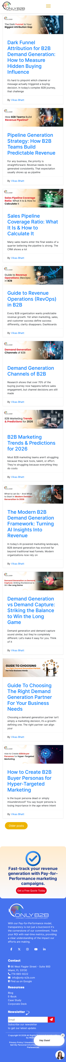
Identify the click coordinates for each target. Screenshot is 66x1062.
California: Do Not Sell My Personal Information (33, 1043)
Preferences (33, 1047)
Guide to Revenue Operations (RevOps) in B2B (31, 299)
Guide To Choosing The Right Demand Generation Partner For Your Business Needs (29, 697)
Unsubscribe (31, 1042)
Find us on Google (21, 981)
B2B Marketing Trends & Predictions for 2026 (31, 443)
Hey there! (44, 1040)
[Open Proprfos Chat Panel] (60, 1055)
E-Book (12, 996)
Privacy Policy (16, 1042)
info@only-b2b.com (23, 977)
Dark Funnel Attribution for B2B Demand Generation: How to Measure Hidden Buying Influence (31, 57)
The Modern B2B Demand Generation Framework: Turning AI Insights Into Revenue (30, 524)
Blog (10, 992)
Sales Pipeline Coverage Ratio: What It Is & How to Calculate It (32, 225)
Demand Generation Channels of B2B (30, 371)
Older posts (16, 825)
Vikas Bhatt (17, 99)
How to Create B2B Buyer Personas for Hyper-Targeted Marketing (29, 781)
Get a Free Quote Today (31, 890)
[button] (48, 6)
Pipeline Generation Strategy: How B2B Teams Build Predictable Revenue (31, 144)
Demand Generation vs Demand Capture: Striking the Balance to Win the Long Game (31, 610)
